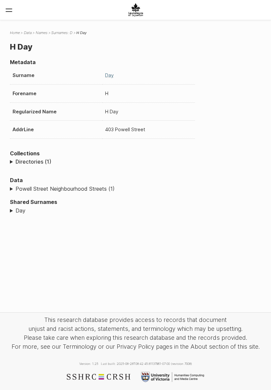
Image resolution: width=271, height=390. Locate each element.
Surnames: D (61, 32)
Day (109, 75)
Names (42, 32)
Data (28, 32)
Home (15, 32)
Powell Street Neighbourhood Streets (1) (65, 188)
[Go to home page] (135, 10)
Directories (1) (33, 161)
